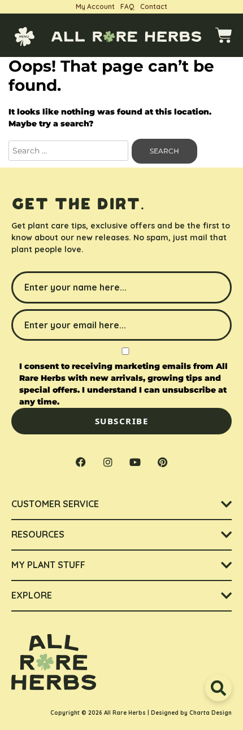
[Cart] (224, 35)
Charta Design (210, 712)
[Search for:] (69, 151)
